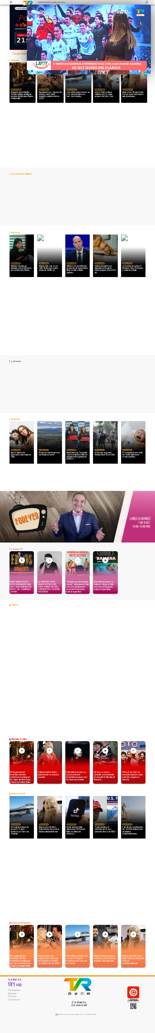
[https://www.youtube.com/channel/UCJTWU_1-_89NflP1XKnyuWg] (88, 994)
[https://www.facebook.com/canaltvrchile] (70, 993)
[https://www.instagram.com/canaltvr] (82, 994)
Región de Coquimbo (43, 449)
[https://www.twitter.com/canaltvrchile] (76, 994)
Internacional (16, 824)
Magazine (15, 449)
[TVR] (11, 2)
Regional (71, 449)
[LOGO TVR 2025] (28, 2)
